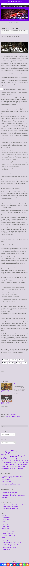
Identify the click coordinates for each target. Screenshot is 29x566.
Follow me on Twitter (6, 479)
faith (9, 456)
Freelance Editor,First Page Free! (10, 544)
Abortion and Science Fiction (9, 547)
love (26, 460)
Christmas (4, 33)
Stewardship (12, 466)
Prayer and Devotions (17, 31)
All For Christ (5, 515)
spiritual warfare (22, 464)
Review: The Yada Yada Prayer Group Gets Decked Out (6, 404)
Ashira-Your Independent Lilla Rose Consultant (12, 476)
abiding (3, 451)
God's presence (9, 33)
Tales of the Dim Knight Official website (11, 484)
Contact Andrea (5, 519)
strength (16, 466)
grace (23, 458)
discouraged (16, 455)
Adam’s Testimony (7, 523)
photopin (25, 560)
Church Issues (13, 453)
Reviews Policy (5, 528)
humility (13, 460)
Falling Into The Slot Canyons (18, 560)
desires (10, 455)
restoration (21, 462)
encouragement (24, 455)
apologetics (16, 451)
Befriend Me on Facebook (8, 477)
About (3, 521)
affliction (10, 450)
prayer (11, 462)
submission (22, 466)
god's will (19, 458)
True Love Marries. (12, 414)
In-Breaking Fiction (7, 551)
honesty (7, 460)
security (26, 462)
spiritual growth (12, 464)
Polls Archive (6, 526)
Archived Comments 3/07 (8, 531)
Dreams (4, 530)
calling (7, 453)
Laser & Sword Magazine (8, 545)
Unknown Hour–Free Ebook (9, 540)
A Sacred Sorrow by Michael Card (9, 492)
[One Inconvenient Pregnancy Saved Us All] (6, 386)
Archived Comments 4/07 (8, 533)
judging (18, 460)
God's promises (9, 31)
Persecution (7, 462)
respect (15, 462)
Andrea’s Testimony (7, 524)
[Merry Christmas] (20, 388)
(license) (14, 561)
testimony (8, 468)
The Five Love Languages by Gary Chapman (12, 494)
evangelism (4, 457)
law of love (22, 460)
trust (17, 33)
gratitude (3, 460)
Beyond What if (6, 549)
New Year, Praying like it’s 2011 (13, 416)
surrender (3, 468)
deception (4, 455)
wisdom (21, 468)
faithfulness (14, 457)
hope (10, 460)
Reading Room (6, 517)
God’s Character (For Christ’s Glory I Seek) (12, 542)
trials (13, 468)
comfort (19, 453)
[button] (14, 14)
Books (3, 537)
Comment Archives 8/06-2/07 (9, 535)
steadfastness (5, 466)
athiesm (20, 451)
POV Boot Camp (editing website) (9, 483)
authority (24, 451)
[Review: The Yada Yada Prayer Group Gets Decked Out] (6, 398)
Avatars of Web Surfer (8, 539)
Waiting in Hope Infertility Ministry (10, 508)
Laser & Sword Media (6, 481)
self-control (3, 464)
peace (14, 33)
